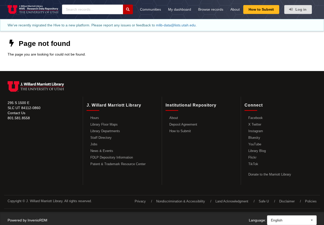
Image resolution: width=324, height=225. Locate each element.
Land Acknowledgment (231, 201)
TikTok (253, 164)
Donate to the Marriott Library (269, 174)
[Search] (128, 9)
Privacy (140, 201)
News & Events (101, 151)
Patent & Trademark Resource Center (118, 164)
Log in (300, 9)
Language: (257, 220)
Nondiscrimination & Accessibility (180, 201)
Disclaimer (287, 201)
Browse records (210, 9)
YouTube (254, 144)
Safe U (264, 201)
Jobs (93, 144)
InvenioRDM (37, 220)
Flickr (252, 157)
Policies (311, 201)
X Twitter (254, 124)
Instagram (255, 131)
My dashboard (179, 9)
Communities (150, 9)
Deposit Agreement (183, 124)
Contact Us (16, 113)
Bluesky (254, 138)
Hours (94, 118)
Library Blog (257, 151)
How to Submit (261, 9)
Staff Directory (101, 138)
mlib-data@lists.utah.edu (176, 25)
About (235, 9)
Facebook (255, 118)
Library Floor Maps (104, 124)
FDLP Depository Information (111, 157)
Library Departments (105, 131)
